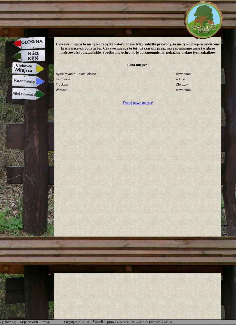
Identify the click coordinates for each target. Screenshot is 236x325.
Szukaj (46, 322)
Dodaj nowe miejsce (138, 103)
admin (180, 79)
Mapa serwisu (29, 322)
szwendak (183, 74)
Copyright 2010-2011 (78, 322)
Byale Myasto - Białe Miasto (76, 74)
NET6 (168, 322)
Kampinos (63, 79)
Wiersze (62, 90)
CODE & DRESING (149, 322)
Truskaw (62, 84)
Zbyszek (182, 84)
